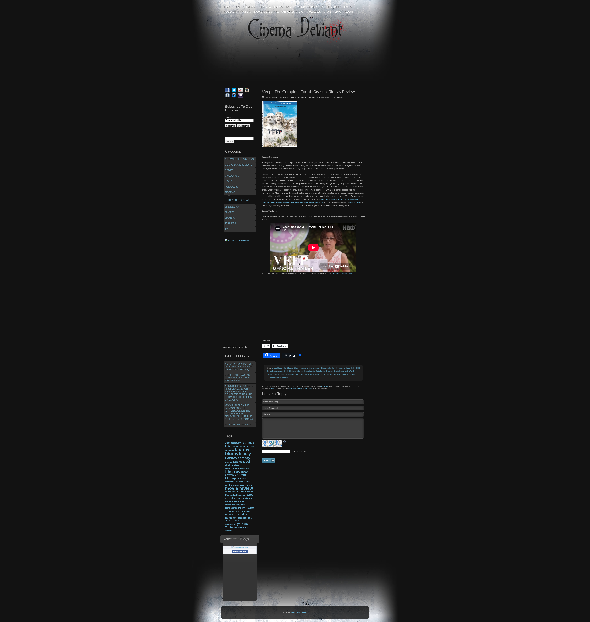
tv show (239, 511)
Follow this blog (239, 551)
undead (247, 511)
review (249, 494)
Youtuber (231, 527)
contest (229, 462)
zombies (228, 531)
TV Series (229, 511)
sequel (227, 498)
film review (340, 368)
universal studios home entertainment (238, 516)
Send (266, 460)
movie (235, 485)
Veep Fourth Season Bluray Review (330, 374)
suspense (240, 505)
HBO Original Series (294, 371)
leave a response (295, 388)
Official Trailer (246, 492)
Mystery (228, 492)
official (235, 491)
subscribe (230, 504)
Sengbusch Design (298, 612)
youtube (243, 524)
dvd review (232, 465)
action (246, 446)
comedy (316, 368)
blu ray (290, 368)
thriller (229, 507)
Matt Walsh (349, 371)
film (248, 469)
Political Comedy (287, 374)
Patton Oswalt (273, 374)
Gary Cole (350, 368)
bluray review (306, 368)
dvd (246, 461)
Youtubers (243, 527)
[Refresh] (284, 441)
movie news (245, 485)
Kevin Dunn (339, 371)
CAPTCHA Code (298, 452)
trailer (237, 508)
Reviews (324, 386)
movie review (239, 488)
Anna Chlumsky (279, 368)
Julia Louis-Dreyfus (324, 371)
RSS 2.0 (274, 388)
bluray (297, 368)
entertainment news (235, 468)
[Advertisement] (295, 59)
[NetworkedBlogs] (239, 547)
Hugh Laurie (309, 371)
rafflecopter (239, 495)
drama (238, 462)
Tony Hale (299, 374)
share (234, 498)
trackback (308, 388)
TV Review (309, 374)
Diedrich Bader (327, 368)
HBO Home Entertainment (343, 273)
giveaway (230, 475)
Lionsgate (232, 478)
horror (241, 475)
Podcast (229, 495)
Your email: (229, 117)
